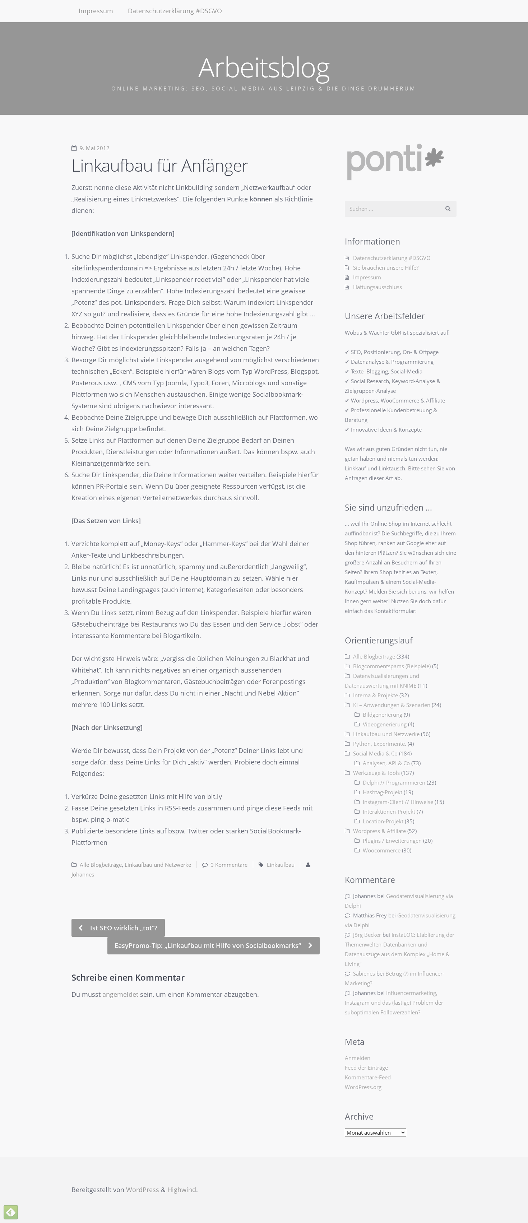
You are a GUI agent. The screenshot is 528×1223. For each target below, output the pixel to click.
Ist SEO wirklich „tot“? (122, 928)
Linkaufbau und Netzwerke (158, 864)
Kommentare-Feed (368, 1077)
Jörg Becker (367, 934)
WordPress (142, 1189)
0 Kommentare (228, 864)
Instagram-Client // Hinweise (398, 801)
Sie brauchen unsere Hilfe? (385, 267)
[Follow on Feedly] (11, 1212)
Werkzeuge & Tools (376, 772)
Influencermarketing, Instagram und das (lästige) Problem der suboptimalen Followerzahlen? (394, 1002)
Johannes (82, 874)
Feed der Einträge (366, 1067)
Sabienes (364, 973)
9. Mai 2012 (95, 148)
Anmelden (357, 1057)
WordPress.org (363, 1087)
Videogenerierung (385, 724)
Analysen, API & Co (386, 763)
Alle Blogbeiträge (101, 864)
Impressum (96, 10)
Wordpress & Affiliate (379, 830)
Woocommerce (381, 850)
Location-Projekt (383, 821)
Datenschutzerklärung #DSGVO (175, 10)
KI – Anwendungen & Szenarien (391, 704)
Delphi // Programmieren (394, 782)
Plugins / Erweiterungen (392, 840)
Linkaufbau (281, 864)
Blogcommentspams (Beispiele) (392, 666)
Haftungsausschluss (377, 286)
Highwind (181, 1189)
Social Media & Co (375, 753)
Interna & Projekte (375, 695)
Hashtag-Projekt (382, 792)
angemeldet (120, 994)
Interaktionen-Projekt (389, 811)
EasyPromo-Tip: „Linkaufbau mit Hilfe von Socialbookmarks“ (209, 945)
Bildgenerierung (382, 714)
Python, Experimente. (379, 743)
